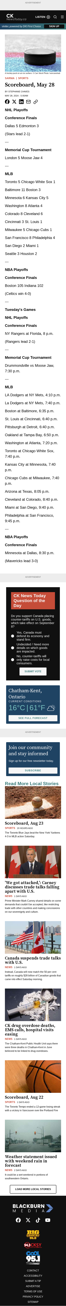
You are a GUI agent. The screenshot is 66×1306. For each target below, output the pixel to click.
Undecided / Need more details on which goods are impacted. (33, 648)
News (8, 896)
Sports (23, 78)
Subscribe (33, 770)
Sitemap (33, 1302)
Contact (33, 1270)
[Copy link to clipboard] (35, 101)
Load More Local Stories (33, 1189)
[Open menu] (62, 17)
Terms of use (33, 1291)
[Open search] (55, 17)
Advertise (33, 1286)
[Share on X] (14, 101)
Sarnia (10, 78)
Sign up (54, 26)
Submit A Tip (33, 1281)
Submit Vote (33, 671)
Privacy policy (33, 1296)
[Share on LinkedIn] (21, 101)
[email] (28, 101)
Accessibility (33, 1276)
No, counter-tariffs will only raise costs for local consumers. (33, 659)
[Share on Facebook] (7, 101)
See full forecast (33, 718)
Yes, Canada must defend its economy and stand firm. (33, 636)
